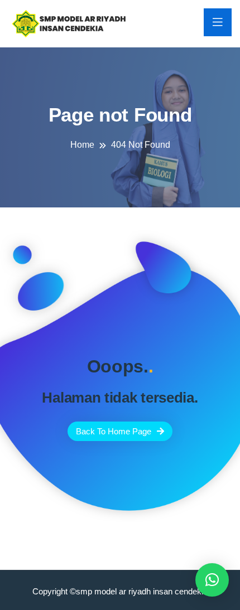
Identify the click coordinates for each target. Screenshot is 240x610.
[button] (212, 580)
